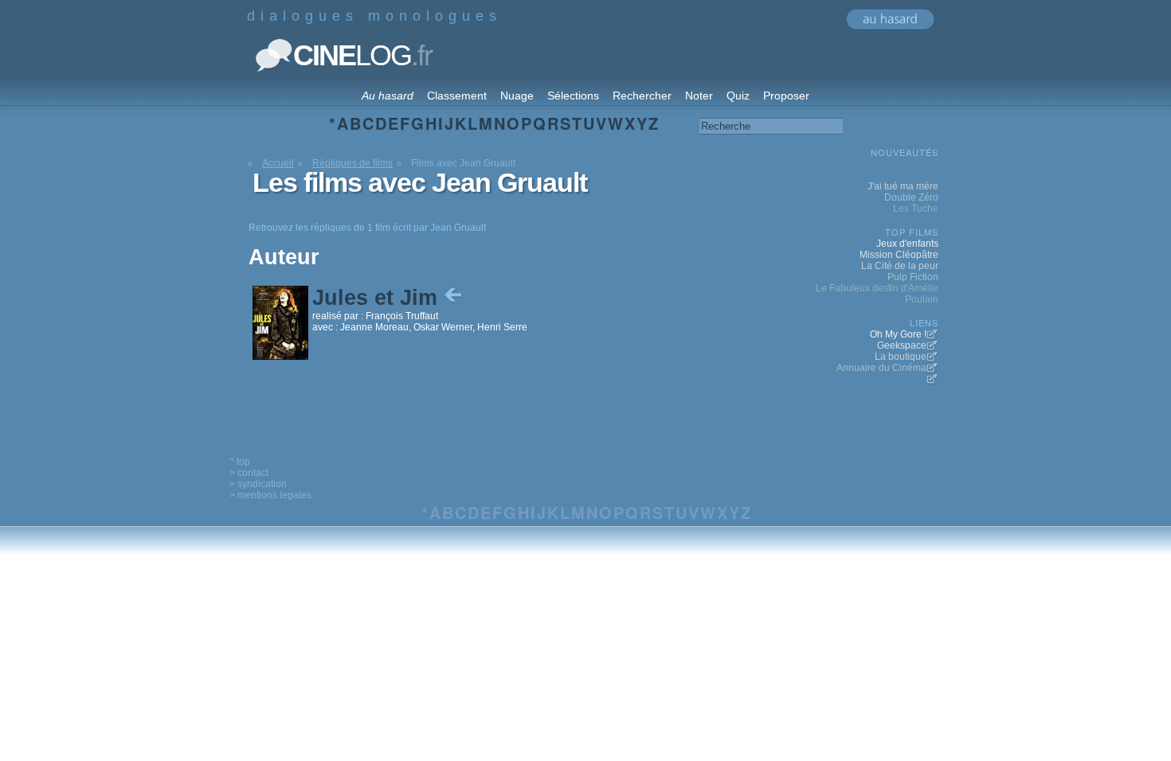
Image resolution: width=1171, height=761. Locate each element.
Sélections (573, 95)
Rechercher (642, 95)
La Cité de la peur (899, 265)
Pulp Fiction (912, 277)
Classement (457, 95)
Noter (699, 95)
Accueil (278, 163)
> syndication (258, 484)
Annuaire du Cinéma (881, 367)
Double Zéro (911, 197)
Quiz (738, 95)
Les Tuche (915, 208)
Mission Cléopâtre (899, 254)
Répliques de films (352, 163)
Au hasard (387, 95)
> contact (248, 472)
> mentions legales (270, 495)
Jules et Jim (378, 298)
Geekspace (901, 345)
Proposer (786, 95)
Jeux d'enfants (907, 243)
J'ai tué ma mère (902, 186)
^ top (239, 461)
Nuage (517, 95)
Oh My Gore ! (898, 334)
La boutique (900, 356)
